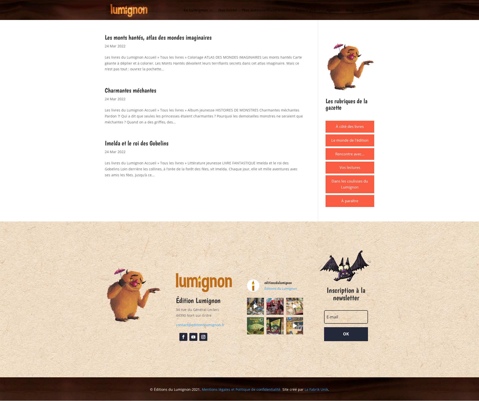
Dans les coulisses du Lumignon (350, 184)
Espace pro (306, 10)
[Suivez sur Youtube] (193, 337)
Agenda (333, 10)
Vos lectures (350, 167)
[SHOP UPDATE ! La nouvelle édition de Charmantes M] (274, 325)
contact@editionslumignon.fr (200, 324)
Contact (366, 10)
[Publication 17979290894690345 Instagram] (294, 306)
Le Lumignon (196, 10)
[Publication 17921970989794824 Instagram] (294, 325)
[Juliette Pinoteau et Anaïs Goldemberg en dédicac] (274, 306)
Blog (350, 10)
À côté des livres (350, 126)
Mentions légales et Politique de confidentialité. (241, 389)
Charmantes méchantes (130, 90)
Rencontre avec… (349, 153)
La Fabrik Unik (316, 389)
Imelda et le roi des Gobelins (136, 143)
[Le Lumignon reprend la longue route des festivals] (255, 325)
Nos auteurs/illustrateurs (266, 10)
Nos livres (227, 10)
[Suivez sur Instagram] (203, 337)
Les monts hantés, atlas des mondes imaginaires (158, 37)
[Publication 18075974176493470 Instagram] (255, 306)
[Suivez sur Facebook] (183, 337)
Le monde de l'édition (349, 140)
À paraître (349, 200)
